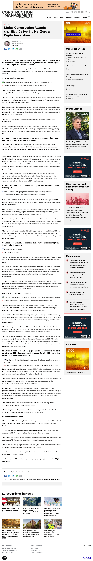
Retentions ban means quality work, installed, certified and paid (77, 275)
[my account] (72, 12)
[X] (82, 12)
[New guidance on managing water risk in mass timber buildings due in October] (32, 524)
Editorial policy (37, 552)
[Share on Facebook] (5, 49)
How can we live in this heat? (75, 372)
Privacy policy (8, 552)
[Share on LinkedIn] (13, 49)
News (49, 17)
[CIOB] (68, 558)
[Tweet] (9, 49)
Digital (69, 17)
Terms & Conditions (9, 550)
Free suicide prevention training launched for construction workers (77, 294)
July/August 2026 (75, 142)
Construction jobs (75, 49)
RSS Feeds (34, 548)
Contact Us (35, 550)
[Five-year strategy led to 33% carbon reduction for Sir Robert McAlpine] (32, 501)
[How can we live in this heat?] (77, 359)
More (85, 17)
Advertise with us (9, 548)
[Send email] (20, 49)
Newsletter (7, 546)
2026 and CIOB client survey (76, 217)
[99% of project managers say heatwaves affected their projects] (53, 524)
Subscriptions (36, 546)
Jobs (56, 17)
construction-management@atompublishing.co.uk (43, 479)
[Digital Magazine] (79, 12)
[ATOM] (24, 558)
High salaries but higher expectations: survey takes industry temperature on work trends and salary (78, 264)
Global (77, 17)
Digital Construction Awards (20, 472)
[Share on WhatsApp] (17, 49)
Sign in (66, 12)
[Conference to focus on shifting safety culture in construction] (11, 501)
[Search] (90, 12)
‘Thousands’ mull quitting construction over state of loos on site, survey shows (78, 284)
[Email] (75, 12)
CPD (61, 17)
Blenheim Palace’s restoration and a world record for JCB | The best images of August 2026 (78, 305)
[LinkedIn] (86, 12)
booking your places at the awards (30, 430)
